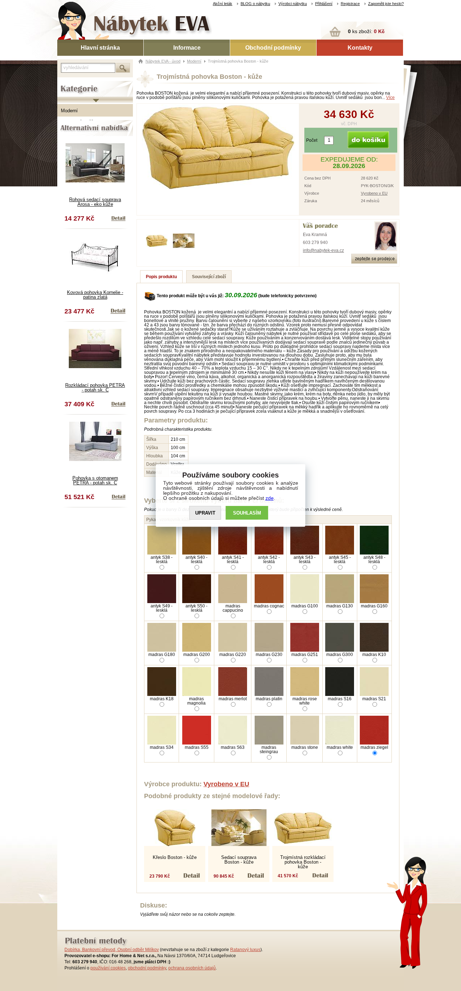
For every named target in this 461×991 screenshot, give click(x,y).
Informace (187, 48)
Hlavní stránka (100, 48)
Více (390, 97)
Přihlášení (323, 3)
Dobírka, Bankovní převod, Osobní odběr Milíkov (111, 949)
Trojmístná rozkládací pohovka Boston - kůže (303, 862)
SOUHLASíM (247, 513)
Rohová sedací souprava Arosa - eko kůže (95, 202)
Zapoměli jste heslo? (386, 3)
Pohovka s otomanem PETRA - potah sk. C (95, 480)
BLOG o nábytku (255, 3)
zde (269, 498)
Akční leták (222, 3)
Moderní (69, 110)
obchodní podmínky (147, 967)
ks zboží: (366, 31)
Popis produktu (161, 276)
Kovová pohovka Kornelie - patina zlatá (95, 295)
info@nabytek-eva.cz (323, 250)
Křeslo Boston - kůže (175, 857)
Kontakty (360, 48)
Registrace (350, 3)
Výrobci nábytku (292, 3)
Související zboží (209, 276)
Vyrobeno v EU (374, 193)
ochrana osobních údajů (192, 967)
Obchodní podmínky (273, 48)
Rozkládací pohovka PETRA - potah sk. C (95, 388)
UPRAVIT (205, 513)
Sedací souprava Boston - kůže (238, 860)
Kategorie (67, 83)
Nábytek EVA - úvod (163, 61)
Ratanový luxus (245, 949)
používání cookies (108, 967)
